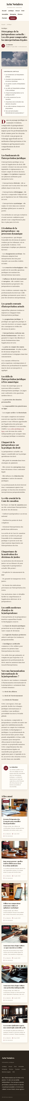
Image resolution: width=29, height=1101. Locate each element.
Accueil (4, 10)
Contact (12, 18)
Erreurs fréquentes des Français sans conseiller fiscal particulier (12, 821)
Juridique (11, 10)
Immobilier (5, 14)
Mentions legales (6, 1072)
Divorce (20, 14)
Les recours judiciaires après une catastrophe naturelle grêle (14, 1026)
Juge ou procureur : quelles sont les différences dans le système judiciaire (13, 863)
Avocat (17, 10)
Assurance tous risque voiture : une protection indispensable (13, 986)
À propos (4, 18)
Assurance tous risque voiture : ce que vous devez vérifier (13, 946)
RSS (14, 1072)
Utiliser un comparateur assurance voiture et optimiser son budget (12, 905)
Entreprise (13, 14)
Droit (22, 10)
